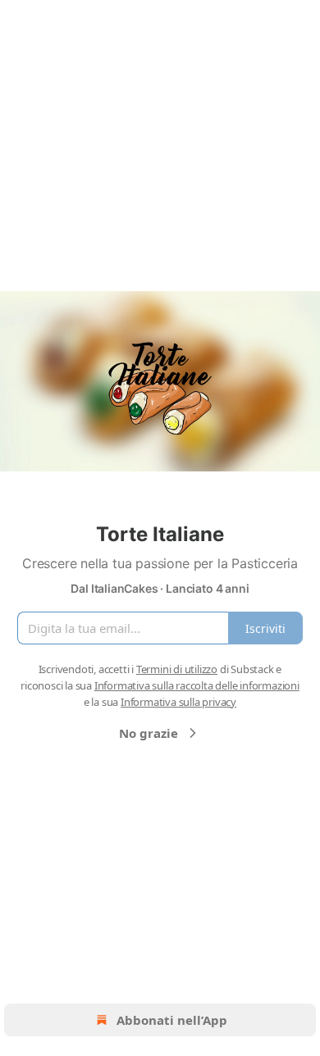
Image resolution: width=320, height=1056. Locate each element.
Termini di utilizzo (176, 669)
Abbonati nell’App (172, 1020)
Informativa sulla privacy (178, 701)
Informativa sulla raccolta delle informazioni (196, 685)
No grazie (148, 733)
